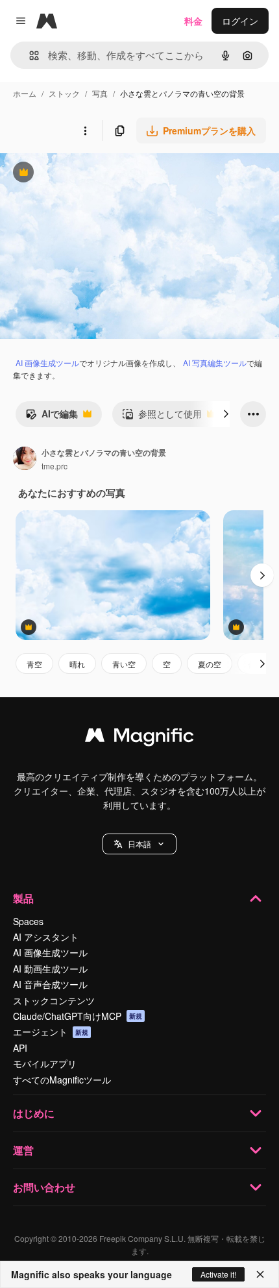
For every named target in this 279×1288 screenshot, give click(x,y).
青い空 (124, 663)
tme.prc (54, 465)
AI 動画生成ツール (50, 968)
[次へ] (225, 414)
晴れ (77, 663)
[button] (139, 844)
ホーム (24, 93)
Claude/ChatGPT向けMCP (77, 1015)
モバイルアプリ (45, 1063)
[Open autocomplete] (29, 55)
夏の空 (209, 663)
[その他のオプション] (85, 130)
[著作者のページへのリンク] (24, 460)
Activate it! (218, 1274)
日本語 (139, 843)
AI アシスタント (46, 936)
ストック (64, 93)
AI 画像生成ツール (47, 362)
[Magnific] (139, 738)
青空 (34, 663)
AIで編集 (51, 417)
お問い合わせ (44, 1187)
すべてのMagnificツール (62, 1079)
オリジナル (89, 173)
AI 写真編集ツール (215, 362)
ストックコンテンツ (54, 1000)
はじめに (34, 1113)
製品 (23, 898)
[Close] (260, 1274)
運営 (23, 1150)
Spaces (28, 921)
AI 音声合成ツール (50, 984)
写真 (100, 93)
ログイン (240, 20)
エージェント (50, 1031)
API (20, 1047)
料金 (193, 20)
